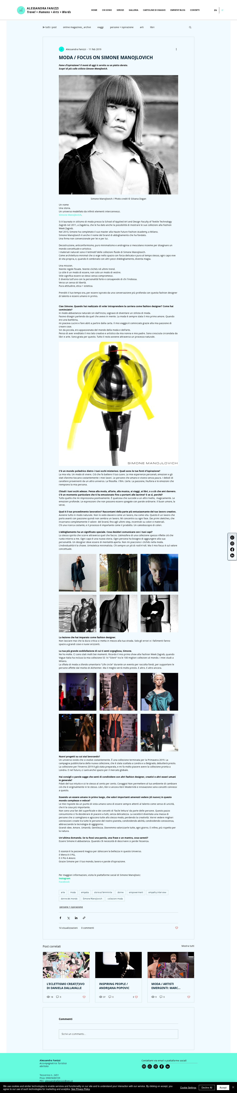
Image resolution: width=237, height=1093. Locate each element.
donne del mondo (69, 898)
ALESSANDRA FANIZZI (43, 8)
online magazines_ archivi (77, 27)
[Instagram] (232, 544)
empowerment (136, 892)
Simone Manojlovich (92, 898)
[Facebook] (232, 549)
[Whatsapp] (232, 538)
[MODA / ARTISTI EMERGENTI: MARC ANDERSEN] (171, 965)
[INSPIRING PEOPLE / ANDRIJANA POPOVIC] (118, 965)
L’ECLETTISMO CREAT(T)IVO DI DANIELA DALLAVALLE (65, 986)
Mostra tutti (188, 945)
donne (120, 892)
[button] (190, 27)
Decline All (207, 1087)
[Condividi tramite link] (84, 917)
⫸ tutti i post (50, 27)
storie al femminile (103, 892)
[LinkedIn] (232, 555)
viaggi (100, 27)
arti (142, 27)
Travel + (33, 12)
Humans (44, 12)
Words (67, 12)
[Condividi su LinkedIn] (76, 917)
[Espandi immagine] (77, 572)
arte (63, 892)
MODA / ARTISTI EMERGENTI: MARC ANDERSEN (164, 986)
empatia (85, 892)
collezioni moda (115, 898)
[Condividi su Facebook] (60, 917)
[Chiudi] (233, 1087)
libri (152, 27)
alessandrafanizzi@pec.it (59, 1080)
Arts (56, 12)
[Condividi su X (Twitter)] (68, 917)
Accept (223, 1087)
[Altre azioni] (176, 49)
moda (73, 892)
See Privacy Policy (80, 1089)
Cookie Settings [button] (188, 1087)
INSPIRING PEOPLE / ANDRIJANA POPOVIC (114, 986)
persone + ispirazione (121, 27)
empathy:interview (157, 892)
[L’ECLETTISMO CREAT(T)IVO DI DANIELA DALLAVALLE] (66, 965)
